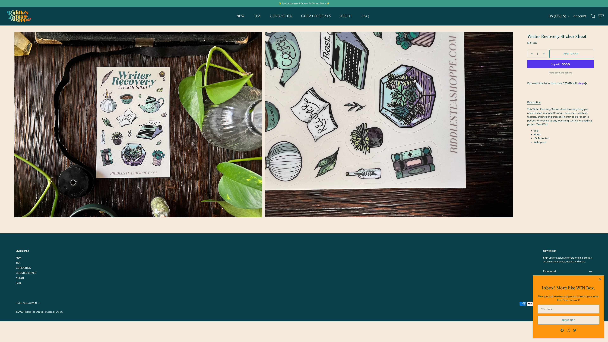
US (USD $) (557, 16)
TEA (257, 16)
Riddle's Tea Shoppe (33, 311)
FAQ (365, 16)
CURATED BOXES (316, 16)
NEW (240, 16)
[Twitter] (574, 330)
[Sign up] (590, 271)
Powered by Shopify (53, 311)
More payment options (560, 72)
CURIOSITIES (281, 16)
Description (534, 102)
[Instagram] (568, 330)
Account (579, 16)
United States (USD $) (26, 303)
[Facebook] (562, 330)
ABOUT (346, 16)
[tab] (535, 102)
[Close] (600, 279)
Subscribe (568, 320)
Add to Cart (572, 54)
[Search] (592, 16)
